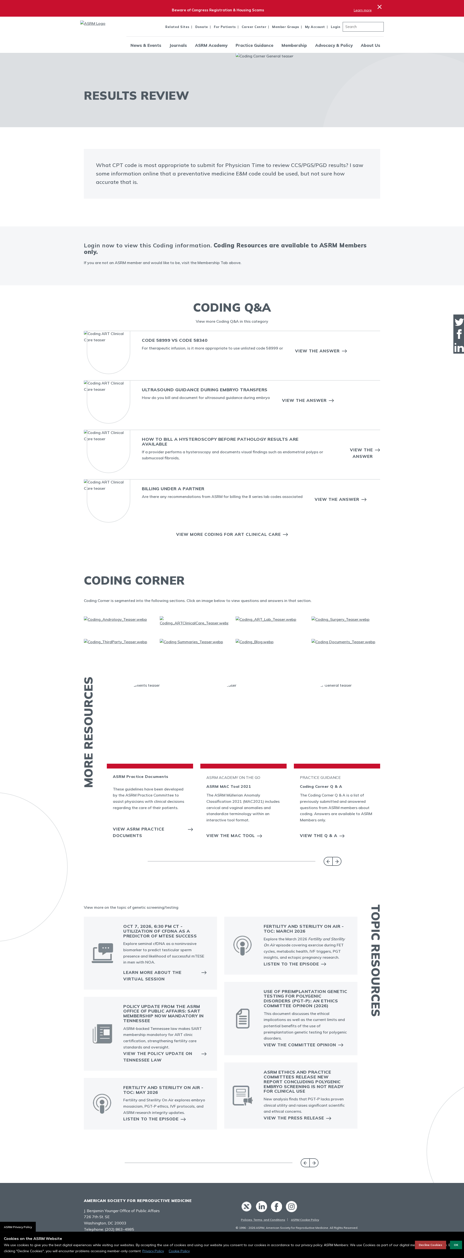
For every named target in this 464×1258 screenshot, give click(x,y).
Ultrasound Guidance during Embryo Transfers (205, 389)
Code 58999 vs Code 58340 (174, 340)
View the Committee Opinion (300, 1044)
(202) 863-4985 (119, 1229)
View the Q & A (318, 835)
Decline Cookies (430, 1245)
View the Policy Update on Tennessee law (157, 1056)
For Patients (225, 27)
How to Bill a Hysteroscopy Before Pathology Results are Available (220, 441)
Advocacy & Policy (334, 45)
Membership (294, 45)
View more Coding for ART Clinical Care (228, 534)
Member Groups (285, 27)
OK (456, 1245)
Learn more (363, 10)
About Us (370, 45)
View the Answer (317, 350)
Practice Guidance (254, 45)
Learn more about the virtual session (152, 975)
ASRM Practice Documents (140, 776)
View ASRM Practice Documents (138, 832)
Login (336, 27)
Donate (201, 27)
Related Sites (177, 27)
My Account (315, 27)
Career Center (254, 27)
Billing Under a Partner (173, 488)
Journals (178, 45)
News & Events (145, 45)
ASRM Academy (211, 45)
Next (337, 861)
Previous (328, 861)
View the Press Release (294, 1117)
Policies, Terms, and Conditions (263, 1220)
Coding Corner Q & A (321, 786)
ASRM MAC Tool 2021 (228, 786)
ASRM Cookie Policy (305, 1220)
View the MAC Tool (230, 835)
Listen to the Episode (151, 1118)
